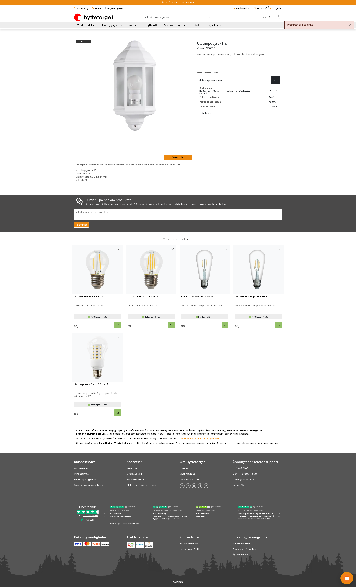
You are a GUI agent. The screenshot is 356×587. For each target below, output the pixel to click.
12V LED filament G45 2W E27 (90, 296)
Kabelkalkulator (135, 479)
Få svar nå (81, 224)
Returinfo (100, 8)
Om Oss (184, 468)
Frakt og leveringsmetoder (88, 485)
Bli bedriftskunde (189, 543)
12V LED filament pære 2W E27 (197, 296)
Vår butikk (134, 25)
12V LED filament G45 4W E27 (143, 296)
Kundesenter (81, 468)
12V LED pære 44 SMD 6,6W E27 (91, 384)
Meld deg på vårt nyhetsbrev (143, 485)
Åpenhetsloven (241, 554)
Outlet (198, 25)
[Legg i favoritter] (119, 248)
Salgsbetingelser (115, 8)
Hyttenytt (152, 25)
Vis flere (205, 113)
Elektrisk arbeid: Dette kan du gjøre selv (200, 438)
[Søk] (210, 17)
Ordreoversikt (134, 474)
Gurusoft (178, 581)
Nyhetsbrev (215, 25)
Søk (276, 80)
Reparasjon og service (176, 25)
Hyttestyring (82, 8)
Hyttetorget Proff (189, 549)
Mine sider (132, 468)
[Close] (350, 25)
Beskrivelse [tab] (178, 157)
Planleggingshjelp (112, 25)
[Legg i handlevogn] (117, 325)
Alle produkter (87, 25)
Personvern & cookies (244, 549)
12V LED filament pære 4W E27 (251, 296)
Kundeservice (81, 474)
